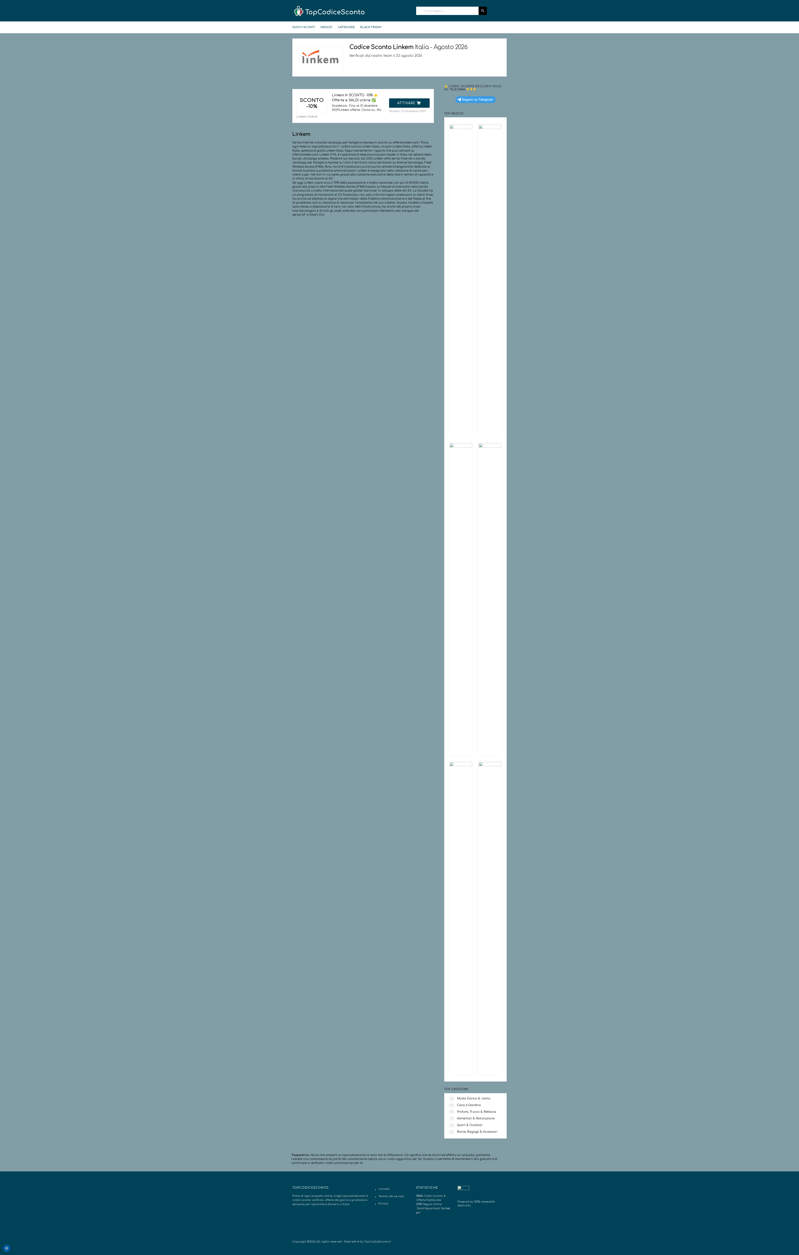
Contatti (384, 1189)
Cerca (483, 11)
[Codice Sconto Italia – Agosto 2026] (328, 11)
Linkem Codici (306, 116)
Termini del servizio (391, 1196)
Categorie (346, 27)
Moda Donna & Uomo (470, 1098)
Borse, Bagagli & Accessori (473, 1131)
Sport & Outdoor (466, 1125)
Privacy (383, 1203)
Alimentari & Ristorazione (472, 1118)
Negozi (326, 27)
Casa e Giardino (465, 1105)
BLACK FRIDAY (370, 27)
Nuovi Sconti (303, 27)
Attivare (407, 103)
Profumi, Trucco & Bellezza (473, 1111)
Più (379, 109)
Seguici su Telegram (477, 99)
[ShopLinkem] (321, 59)
